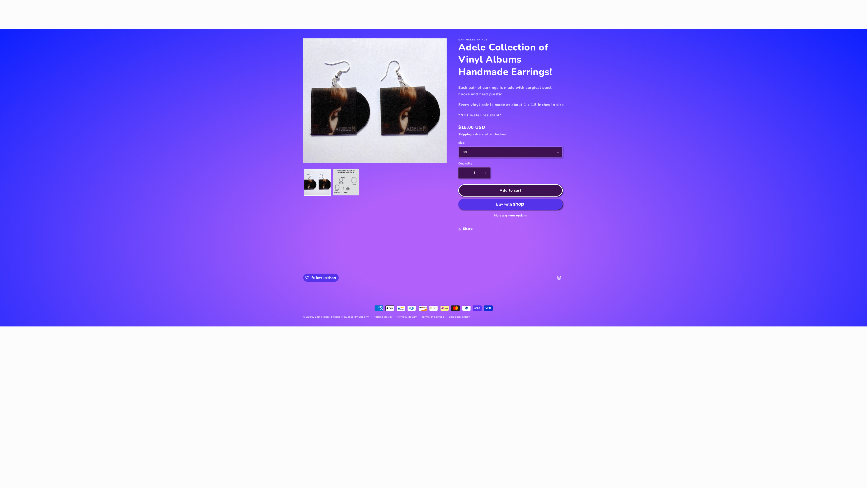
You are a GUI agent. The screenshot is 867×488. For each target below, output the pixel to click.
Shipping (465, 134)
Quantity (465, 163)
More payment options (510, 215)
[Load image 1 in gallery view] (317, 182)
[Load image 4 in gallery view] (346, 182)
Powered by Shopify (355, 317)
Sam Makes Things (327, 317)
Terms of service (433, 317)
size (461, 143)
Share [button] (468, 228)
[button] (308, 9)
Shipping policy (459, 317)
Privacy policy (407, 317)
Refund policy (383, 317)
